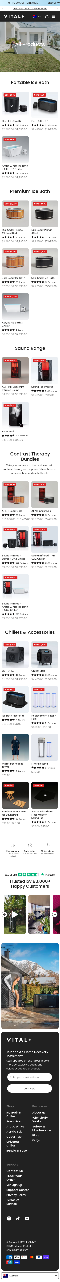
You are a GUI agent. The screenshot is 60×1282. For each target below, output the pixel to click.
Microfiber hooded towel (12, 765)
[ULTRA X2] (15, 654)
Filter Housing (39, 763)
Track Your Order (14, 1178)
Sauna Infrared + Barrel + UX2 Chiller (13, 557)
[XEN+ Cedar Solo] (15, 494)
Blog (35, 1135)
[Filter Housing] (44, 747)
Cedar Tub (14, 1137)
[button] (53, 16)
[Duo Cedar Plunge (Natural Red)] (15, 213)
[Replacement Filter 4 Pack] (44, 699)
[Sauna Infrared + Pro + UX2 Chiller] (44, 539)
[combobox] (30, 1275)
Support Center (17, 1190)
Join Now (29, 1088)
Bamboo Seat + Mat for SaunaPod (14, 813)
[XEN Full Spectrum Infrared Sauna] (15, 370)
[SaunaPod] (15, 415)
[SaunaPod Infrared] (44, 370)
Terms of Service (12, 1202)
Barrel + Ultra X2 (12, 121)
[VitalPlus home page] (15, 16)
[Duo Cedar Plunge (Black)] (44, 213)
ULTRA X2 (8, 670)
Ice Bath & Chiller (13, 1114)
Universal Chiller (12, 1143)
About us (38, 1112)
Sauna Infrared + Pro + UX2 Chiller (44, 557)
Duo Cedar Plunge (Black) (41, 231)
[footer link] (9, 1218)
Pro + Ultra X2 (39, 121)
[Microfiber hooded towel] (15, 747)
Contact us (14, 1171)
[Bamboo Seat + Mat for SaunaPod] (15, 795)
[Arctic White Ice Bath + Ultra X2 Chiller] (15, 149)
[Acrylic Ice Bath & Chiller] (15, 306)
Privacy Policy (16, 1195)
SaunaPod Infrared (42, 386)
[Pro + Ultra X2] (44, 105)
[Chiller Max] (44, 654)
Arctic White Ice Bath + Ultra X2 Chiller (15, 167)
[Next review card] (55, 914)
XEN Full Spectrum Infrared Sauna (13, 388)
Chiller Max (38, 670)
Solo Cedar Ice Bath (13, 277)
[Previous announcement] (3, 8)
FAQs (36, 1140)
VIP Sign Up (14, 1185)
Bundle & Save (16, 1151)
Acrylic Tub (14, 1131)
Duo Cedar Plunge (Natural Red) (12, 231)
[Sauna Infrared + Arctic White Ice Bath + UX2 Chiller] (15, 587)
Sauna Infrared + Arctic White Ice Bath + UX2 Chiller (15, 606)
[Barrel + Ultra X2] (15, 105)
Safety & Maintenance (41, 1128)
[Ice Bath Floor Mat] (15, 699)
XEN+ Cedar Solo (12, 510)
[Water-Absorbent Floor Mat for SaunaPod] (44, 795)
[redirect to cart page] (46, 16)
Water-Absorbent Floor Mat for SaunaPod (42, 814)
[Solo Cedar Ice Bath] (15, 261)
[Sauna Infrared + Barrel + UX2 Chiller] (15, 539)
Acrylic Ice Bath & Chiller (12, 324)
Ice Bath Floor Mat (13, 715)
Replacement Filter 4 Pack (43, 717)
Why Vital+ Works (40, 1119)
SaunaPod (8, 431)
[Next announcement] (57, 8)
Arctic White (15, 1126)
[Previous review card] (4, 914)
